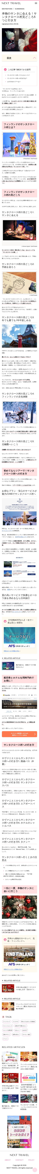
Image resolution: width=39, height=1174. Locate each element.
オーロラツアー (17, 612)
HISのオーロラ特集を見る (11, 651)
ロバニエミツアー (7, 531)
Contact (19, 1160)
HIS (8, 589)
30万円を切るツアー (21, 537)
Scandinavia (19, 9)
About (8, 1160)
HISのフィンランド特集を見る (13, 969)
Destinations (7, 9)
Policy (31, 1160)
